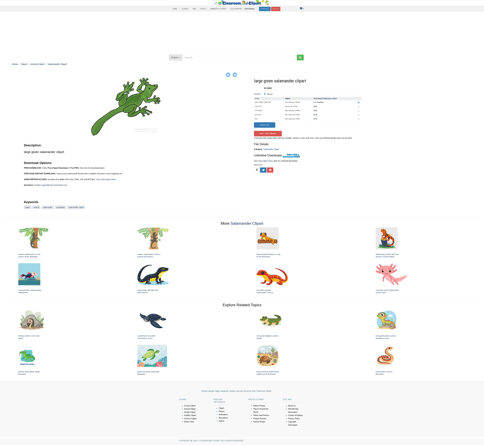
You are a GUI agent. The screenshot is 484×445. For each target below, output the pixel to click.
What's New (189, 422)
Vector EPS (258, 106)
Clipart (185, 9)
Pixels (287, 99)
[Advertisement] (242, 32)
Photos (221, 411)
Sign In (276, 9)
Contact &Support (295, 415)
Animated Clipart (218, 9)
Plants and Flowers (261, 415)
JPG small (258, 115)
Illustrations (223, 418)
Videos (221, 421)
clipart (27, 207)
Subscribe (265, 9)
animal (36, 207)
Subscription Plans (265, 161)
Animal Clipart (37, 64)
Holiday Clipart (190, 415)
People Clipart (189, 412)
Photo (203, 9)
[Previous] (228, 74)
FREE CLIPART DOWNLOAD (263, 102)
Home (175, 9)
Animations (223, 414)
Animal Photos (259, 422)
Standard (270, 94)
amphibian (60, 207)
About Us (292, 406)
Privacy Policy (294, 418)
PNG (194, 9)
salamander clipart (76, 207)
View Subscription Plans (106, 179)
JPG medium (259, 110)
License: (257, 94)
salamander (48, 207)
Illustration (236, 9)
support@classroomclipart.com (54, 185)
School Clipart (189, 406)
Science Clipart (190, 418)
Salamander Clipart (57, 64)
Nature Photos (259, 406)
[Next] (235, 74)
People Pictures (259, 418)
